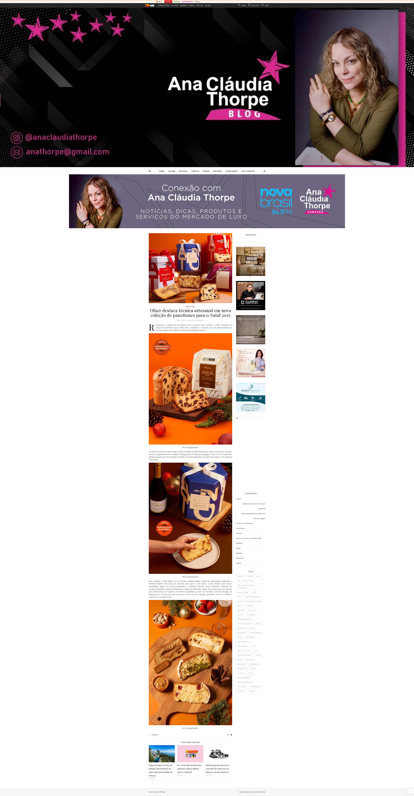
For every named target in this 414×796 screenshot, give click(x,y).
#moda (240, 576)
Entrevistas (240, 528)
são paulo (242, 686)
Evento (259, 624)
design (240, 615)
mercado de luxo (245, 655)
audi (239, 597)
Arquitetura (243, 592)
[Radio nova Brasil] (207, 227)
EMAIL (267, 5)
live (253, 646)
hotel (240, 637)
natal (240, 660)
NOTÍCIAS (168, 1)
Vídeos (206, 171)
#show (250, 576)
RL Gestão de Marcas (258, 792)
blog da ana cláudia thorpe (250, 601)
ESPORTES (176, 1)
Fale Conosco (248, 171)
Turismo (241, 691)
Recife (253, 668)
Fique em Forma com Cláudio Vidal (248, 538)
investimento (243, 641)
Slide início (240, 558)
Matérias (217, 171)
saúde (250, 673)
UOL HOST (174, 5)
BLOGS (197, 1)
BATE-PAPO (256, 5)
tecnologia (255, 686)
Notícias (183, 171)
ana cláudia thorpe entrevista (246, 586)
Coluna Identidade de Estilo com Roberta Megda (253, 515)
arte (254, 592)
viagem (251, 691)
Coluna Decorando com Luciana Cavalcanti (253, 506)
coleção (241, 610)
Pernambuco (254, 664)
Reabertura (242, 668)
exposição (242, 633)
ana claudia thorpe (246, 581)
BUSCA (244, 5)
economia (251, 615)
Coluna (171, 171)
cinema (250, 606)
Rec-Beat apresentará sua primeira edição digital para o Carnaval (189, 768)
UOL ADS (208, 5)
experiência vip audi (246, 628)
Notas (238, 548)
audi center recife (253, 597)
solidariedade (244, 677)
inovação (251, 637)
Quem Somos (232, 171)
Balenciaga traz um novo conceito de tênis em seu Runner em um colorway (217, 768)
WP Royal (162, 792)
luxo (256, 650)
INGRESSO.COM (163, 5)
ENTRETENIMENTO (187, 1)
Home (161, 171)
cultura (252, 610)
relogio (241, 673)
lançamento (243, 646)
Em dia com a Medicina (244, 523)
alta (258, 576)
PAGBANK (183, 5)
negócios (250, 660)
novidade (241, 664)
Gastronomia (256, 633)
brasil (240, 606)
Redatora (155, 735)
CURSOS (191, 5)
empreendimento (245, 619)
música (259, 655)
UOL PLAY (199, 5)
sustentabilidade (245, 682)
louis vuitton (244, 650)
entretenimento (245, 624)
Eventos (195, 171)
